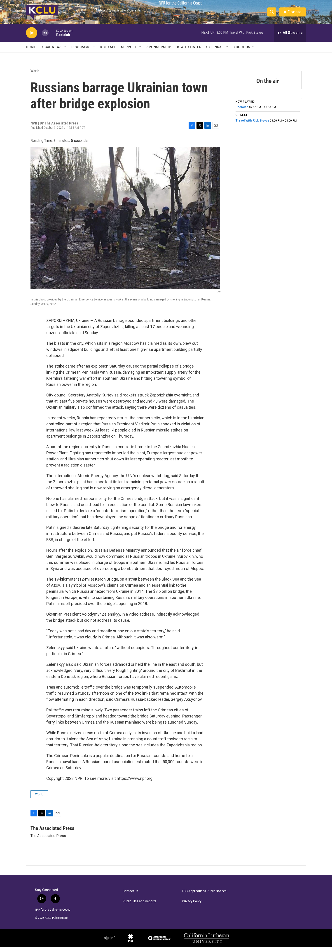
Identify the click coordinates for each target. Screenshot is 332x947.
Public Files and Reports (139, 901)
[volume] (45, 33)
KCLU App (108, 47)
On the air (267, 80)
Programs (81, 47)
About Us (242, 47)
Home (31, 47)
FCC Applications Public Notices (204, 891)
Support (129, 47)
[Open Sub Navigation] (65, 47)
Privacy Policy (191, 901)
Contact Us (130, 891)
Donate (295, 11)
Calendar (215, 47)
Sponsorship (159, 47)
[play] (31, 32)
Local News (51, 47)
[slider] (52, 32)
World (34, 70)
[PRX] (130, 938)
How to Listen (189, 47)
